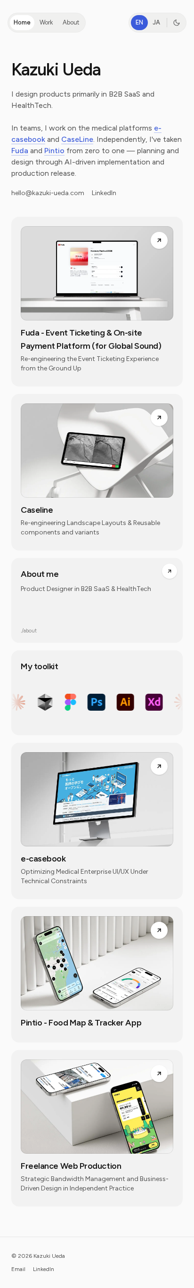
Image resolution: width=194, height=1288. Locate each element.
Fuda (19, 150)
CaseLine (77, 139)
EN (139, 22)
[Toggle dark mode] (176, 22)
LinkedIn (104, 193)
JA (156, 22)
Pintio (54, 150)
